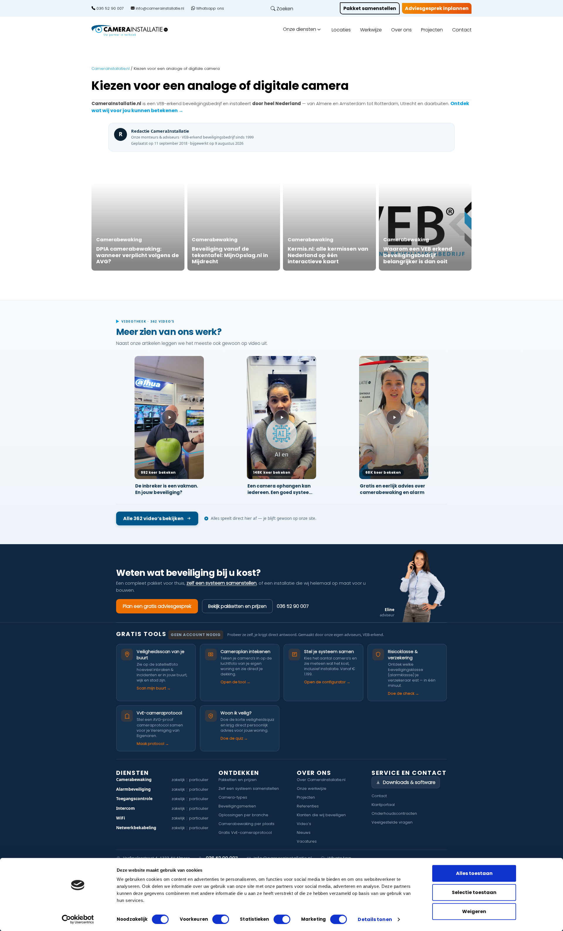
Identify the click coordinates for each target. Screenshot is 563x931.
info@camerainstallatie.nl (159, 8)
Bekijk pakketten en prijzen (237, 606)
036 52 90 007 (109, 8)
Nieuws (304, 832)
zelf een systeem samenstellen (221, 583)
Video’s (304, 824)
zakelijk (178, 779)
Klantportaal (383, 804)
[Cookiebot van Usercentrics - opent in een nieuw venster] (78, 919)
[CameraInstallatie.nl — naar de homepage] (136, 31)
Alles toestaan (474, 873)
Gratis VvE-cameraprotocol (245, 832)
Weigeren (474, 911)
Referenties (308, 806)
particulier (198, 779)
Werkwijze (371, 29)
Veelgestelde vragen (392, 822)
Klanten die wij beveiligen (321, 815)
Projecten (432, 29)
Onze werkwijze (311, 788)
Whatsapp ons (209, 8)
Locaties (341, 29)
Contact (462, 29)
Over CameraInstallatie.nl (321, 779)
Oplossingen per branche (243, 815)
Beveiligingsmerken (237, 806)
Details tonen (375, 919)
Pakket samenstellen (369, 8)
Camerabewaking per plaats (246, 824)
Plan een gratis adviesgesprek (157, 606)
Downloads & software (409, 782)
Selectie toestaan (474, 892)
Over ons (401, 29)
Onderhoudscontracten (394, 813)
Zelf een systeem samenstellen (248, 788)
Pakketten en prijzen (237, 779)
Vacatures (307, 841)
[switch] (220, 919)
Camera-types (232, 797)
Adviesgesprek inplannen (437, 8)
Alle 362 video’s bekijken (153, 518)
